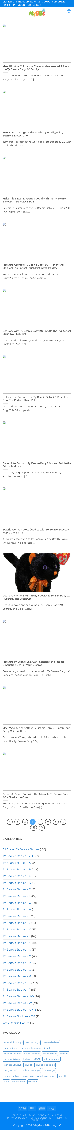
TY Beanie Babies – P (17, 963)
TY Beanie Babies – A (17, 862)
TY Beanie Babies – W (17, 1003)
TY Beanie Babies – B (17, 869)
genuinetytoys (12, 1059)
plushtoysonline (46, 1076)
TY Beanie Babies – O (17, 956)
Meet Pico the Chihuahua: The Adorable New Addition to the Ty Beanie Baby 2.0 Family (36, 68)
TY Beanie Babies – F (17, 896)
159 (33, 827)
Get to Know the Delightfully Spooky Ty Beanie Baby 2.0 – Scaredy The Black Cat (36, 597)
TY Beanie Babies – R (17, 976)
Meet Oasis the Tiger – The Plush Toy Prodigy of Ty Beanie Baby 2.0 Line (33, 134)
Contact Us (45, 1115)
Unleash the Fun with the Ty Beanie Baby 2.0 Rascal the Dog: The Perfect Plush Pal (36, 399)
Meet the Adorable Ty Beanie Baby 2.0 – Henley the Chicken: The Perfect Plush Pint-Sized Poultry (33, 266)
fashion (64, 1053)
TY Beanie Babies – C (17, 876)
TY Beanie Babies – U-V (18, 996)
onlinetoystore (12, 1076)
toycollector (18, 1081)
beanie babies (51, 1042)
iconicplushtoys (12, 1065)
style (6, 1081)
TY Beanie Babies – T (16, 989)
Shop (23, 1115)
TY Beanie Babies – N (17, 949)
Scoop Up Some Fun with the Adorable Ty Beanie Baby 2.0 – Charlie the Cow (36, 796)
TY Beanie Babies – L (16, 936)
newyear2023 (11, 1070)
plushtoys (28, 1076)
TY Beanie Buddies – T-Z (19, 1016)
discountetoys (32, 1053)
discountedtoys (12, 1053)
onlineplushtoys (31, 1070)
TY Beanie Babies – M (17, 942)
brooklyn (49, 1048)
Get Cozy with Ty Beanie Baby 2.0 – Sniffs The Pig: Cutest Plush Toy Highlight (37, 332)
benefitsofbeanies (31, 1048)
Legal (58, 1115)
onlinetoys (49, 1070)
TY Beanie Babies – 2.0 (18, 856)
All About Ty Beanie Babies (21, 849)
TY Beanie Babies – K (17, 929)
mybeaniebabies (45, 1065)
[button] (5, 12)
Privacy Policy (17, 1118)
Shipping (37, 1120)
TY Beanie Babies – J (16, 922)
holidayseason (51, 1059)
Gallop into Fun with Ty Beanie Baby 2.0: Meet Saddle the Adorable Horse (37, 465)
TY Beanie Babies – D (17, 882)
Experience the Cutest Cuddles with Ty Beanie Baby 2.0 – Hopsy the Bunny (37, 531)
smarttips (64, 1076)
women (32, 1081)
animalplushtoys (13, 1042)
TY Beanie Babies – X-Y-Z (19, 1009)
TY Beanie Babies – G (17, 903)
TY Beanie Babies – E (17, 889)
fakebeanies (50, 1053)
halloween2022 (31, 1059)
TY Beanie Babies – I (16, 916)
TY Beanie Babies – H (17, 909)
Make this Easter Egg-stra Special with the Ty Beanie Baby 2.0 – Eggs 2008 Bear (34, 200)
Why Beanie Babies (16, 1023)
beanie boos (10, 1048)
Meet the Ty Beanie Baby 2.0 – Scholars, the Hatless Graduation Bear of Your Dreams (33, 663)
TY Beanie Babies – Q (17, 969)
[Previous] (10, 822)
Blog (32, 1115)
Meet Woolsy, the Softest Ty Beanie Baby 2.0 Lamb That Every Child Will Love (36, 730)
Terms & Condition (41, 1118)
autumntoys (33, 1042)
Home (14, 1115)
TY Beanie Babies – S (17, 983)
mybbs (28, 1065)
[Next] (42, 828)
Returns (61, 1118)
